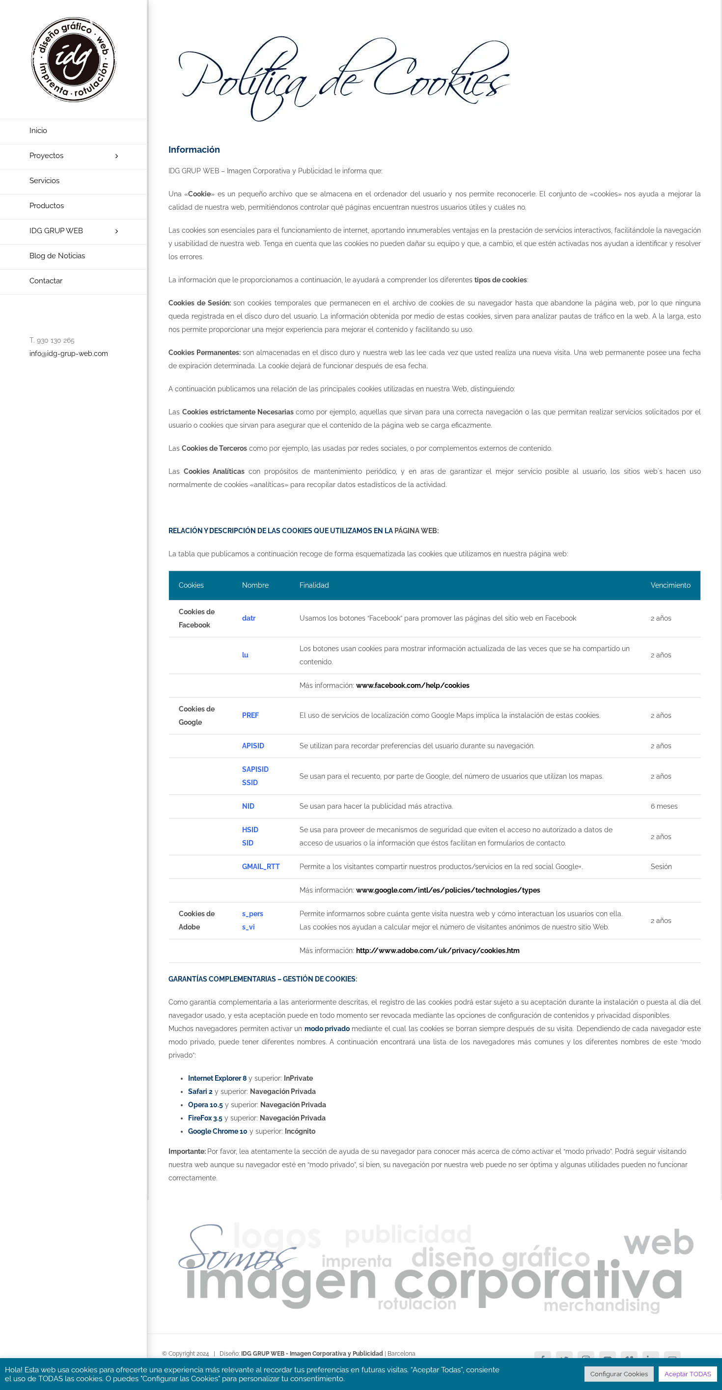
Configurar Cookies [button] (619, 1374)
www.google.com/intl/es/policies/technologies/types (448, 890)
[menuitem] (73, 131)
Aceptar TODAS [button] (688, 1374)
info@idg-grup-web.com (68, 353)
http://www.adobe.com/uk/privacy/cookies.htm (438, 950)
